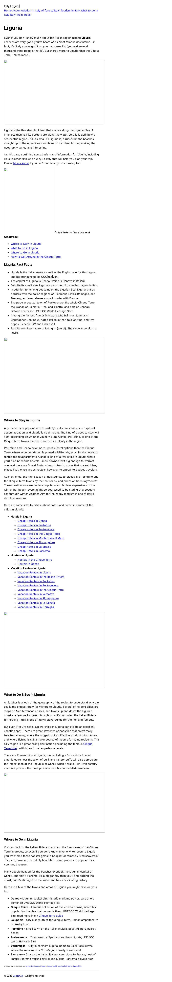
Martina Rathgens (65, 966)
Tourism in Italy (70, 10)
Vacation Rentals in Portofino (36, 581)
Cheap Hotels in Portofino (34, 525)
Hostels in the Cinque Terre (34, 559)
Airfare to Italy (50, 10)
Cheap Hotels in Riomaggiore (36, 542)
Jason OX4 (77, 966)
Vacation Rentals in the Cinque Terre (40, 589)
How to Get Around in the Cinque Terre (36, 256)
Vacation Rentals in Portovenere (37, 585)
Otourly (43, 966)
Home (8, 10)
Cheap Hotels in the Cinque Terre (38, 533)
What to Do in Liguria (24, 248)
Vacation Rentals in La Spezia (36, 602)
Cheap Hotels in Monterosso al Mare (40, 538)
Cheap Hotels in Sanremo (33, 551)
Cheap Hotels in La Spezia (34, 546)
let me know (21, 163)
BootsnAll (18, 975)
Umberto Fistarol (32, 966)
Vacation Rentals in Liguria (34, 572)
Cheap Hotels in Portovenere (35, 529)
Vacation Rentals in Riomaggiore (38, 598)
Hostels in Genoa (28, 564)
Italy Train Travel (20, 14)
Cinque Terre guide (51, 915)
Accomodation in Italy (26, 10)
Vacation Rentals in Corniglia (35, 607)
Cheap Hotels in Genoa (32, 520)
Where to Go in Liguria (25, 252)
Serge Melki (52, 966)
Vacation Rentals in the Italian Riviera (40, 576)
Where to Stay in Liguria (26, 243)
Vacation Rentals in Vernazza (35, 594)
